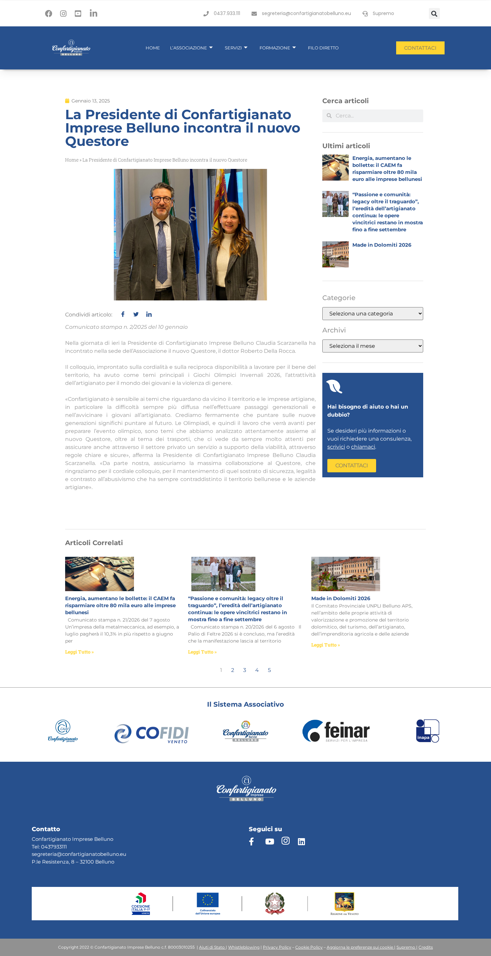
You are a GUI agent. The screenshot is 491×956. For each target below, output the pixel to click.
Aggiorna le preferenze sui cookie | (361, 947)
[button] (434, 13)
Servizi (233, 47)
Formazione (275, 47)
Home (153, 47)
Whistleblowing (244, 947)
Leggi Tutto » (79, 652)
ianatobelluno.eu (105, 854)
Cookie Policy (309, 947)
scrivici (336, 447)
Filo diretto (323, 47)
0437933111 (54, 847)
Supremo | (407, 947)
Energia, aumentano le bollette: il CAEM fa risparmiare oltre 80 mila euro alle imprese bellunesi (120, 605)
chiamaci (363, 447)
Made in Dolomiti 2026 (382, 245)
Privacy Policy (277, 947)
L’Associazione (188, 47)
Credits (426, 947)
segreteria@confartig (58, 854)
